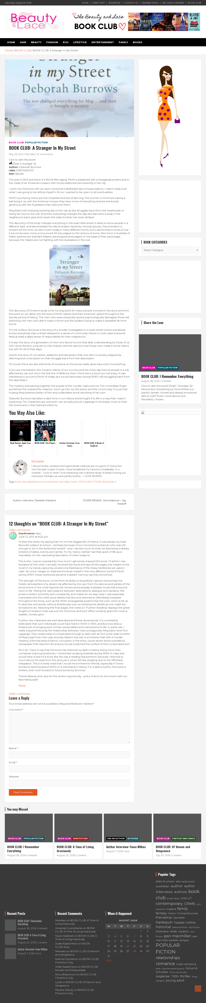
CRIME (189, 904)
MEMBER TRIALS (150, 2)
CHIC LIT (186, 898)
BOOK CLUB (194, 2)
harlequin (164, 922)
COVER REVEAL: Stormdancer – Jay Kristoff (104, 502)
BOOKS (137, 42)
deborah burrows (36, 481)
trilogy (194, 976)
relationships (168, 957)
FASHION (52, 42)
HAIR (23, 42)
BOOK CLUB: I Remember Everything (167, 376)
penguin (184, 940)
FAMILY (123, 42)
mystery (183, 931)
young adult (175, 980)
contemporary (169, 903)
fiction (172, 913)
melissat (166, 381)
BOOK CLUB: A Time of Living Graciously (75, 848)
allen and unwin (185, 881)
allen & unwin (165, 881)
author (177, 886)
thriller (185, 976)
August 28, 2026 (150, 381)
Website (14, 776)
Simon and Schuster (178, 972)
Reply (22, 685)
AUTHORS (132, 838)
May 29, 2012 (16, 154)
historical (52, 481)
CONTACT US (131, 2)
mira (173, 931)
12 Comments (45, 154)
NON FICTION (80, 838)
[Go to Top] (198, 988)
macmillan (64, 481)
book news (173, 898)
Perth (74, 481)
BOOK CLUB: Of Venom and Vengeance (173, 848)
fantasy (161, 913)
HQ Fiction (194, 927)
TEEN (175, 976)
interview (162, 931)
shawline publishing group (173, 969)
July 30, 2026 (163, 855)
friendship (164, 917)
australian (162, 886)
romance (165, 963)
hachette (179, 917)
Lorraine (81, 855)
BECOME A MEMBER (173, 2)
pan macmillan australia (176, 938)
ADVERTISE (114, 2)
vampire (160, 980)
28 (134, 951)
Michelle (30, 154)
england (171, 909)
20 (127, 946)
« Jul (108, 960)
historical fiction (179, 927)
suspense (162, 976)
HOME (85, 2)
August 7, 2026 (114, 851)
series (158, 968)
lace (127, 851)
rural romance (186, 964)
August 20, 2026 (66, 855)
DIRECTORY (98, 2)
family (182, 908)
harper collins (185, 922)
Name (13, 748)
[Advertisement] (170, 206)
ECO (65, 42)
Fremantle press (187, 913)
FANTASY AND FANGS (183, 838)
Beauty (36, 42)
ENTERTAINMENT (103, 42)
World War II (109, 481)
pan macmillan (177, 936)
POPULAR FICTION (36, 142)
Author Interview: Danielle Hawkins (34, 500)
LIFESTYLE (80, 42)
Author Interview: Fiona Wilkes (126, 846)
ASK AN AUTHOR (116, 838)
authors (180, 892)
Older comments (19, 530)
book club (20, 481)
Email (13, 762)
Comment (16, 709)
